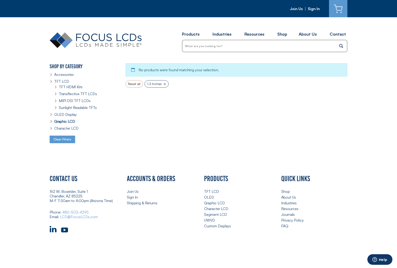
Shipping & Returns (142, 203)
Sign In (314, 8)
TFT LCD (61, 81)
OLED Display (65, 114)
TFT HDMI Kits (70, 87)
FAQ (284, 226)
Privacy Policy (292, 220)
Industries (222, 34)
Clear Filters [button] (62, 139)
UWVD (209, 220)
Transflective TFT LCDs (78, 93)
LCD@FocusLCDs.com (79, 216)
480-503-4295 (75, 212)
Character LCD (66, 128)
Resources (254, 34)
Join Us (296, 8)
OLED (209, 197)
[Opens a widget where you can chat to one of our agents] (379, 260)
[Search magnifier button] (341, 46)
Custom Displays (217, 226)
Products (191, 34)
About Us (308, 34)
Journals (288, 214)
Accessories (64, 74)
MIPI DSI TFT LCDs (75, 100)
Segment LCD (215, 214)
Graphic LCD (64, 121)
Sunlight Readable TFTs (78, 107)
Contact (338, 34)
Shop (282, 34)
